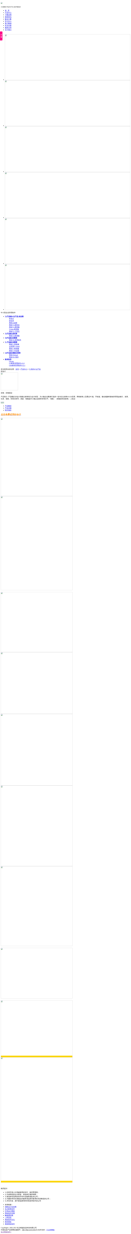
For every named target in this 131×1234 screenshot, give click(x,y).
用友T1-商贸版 (14, 327)
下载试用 (8, 15)
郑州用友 (8, 1222)
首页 (17, 369)
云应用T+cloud (14, 346)
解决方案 (8, 19)
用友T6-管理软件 (15, 340)
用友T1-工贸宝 (14, 331)
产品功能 (8, 408)
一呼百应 (8, 1217)
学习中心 (8, 21)
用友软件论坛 (10, 1220)
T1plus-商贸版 (14, 329)
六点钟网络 (50, 1230)
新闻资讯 (8, 17)
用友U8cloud (13, 355)
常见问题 (8, 25)
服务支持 (8, 27)
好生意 (11, 321)
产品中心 (8, 12)
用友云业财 (13, 323)
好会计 (11, 318)
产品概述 (8, 406)
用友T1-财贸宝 (14, 325)
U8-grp (11, 361)
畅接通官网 (9, 1215)
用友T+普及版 (14, 344)
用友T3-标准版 (14, 336)
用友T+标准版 (14, 348)
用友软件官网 (10, 1213)
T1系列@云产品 (35, 369)
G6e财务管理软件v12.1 (17, 365)
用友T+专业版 (14, 351)
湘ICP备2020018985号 (30, 1230)
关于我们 (8, 30)
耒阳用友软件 (10, 1224)
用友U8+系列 (14, 357)
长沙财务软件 (10, 1209)
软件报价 (8, 410)
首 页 (7, 10)
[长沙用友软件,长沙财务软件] (1, 2)
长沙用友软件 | (6, 1232)
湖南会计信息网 (10, 1207)
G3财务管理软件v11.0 (16, 363)
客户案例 (8, 23)
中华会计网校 (10, 1211)
